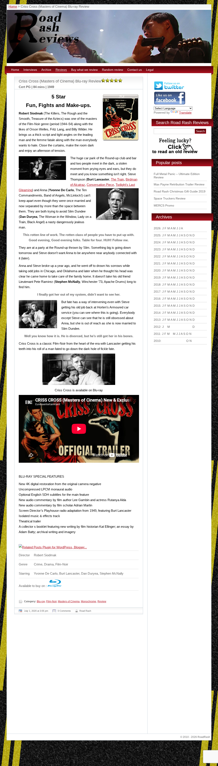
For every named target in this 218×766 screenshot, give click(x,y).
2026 (157, 228)
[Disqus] (79, 675)
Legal (149, 69)
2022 (157, 256)
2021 (157, 263)
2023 (157, 249)
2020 (157, 270)
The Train (117, 179)
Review (102, 601)
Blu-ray (41, 601)
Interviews (30, 69)
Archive (46, 69)
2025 (157, 235)
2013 (157, 319)
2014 (157, 312)
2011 (157, 333)
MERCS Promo (164, 205)
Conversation (96, 184)
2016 (157, 298)
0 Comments (64, 611)
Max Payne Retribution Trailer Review (179, 184)
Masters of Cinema (69, 601)
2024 (157, 242)
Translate (185, 112)
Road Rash (85, 611)
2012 (157, 326)
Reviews (61, 69)
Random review (112, 69)
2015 (157, 305)
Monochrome (88, 601)
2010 (157, 341)
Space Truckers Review (169, 198)
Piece (110, 184)
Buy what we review (84, 69)
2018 (157, 284)
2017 (157, 291)
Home (13, 6)
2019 (157, 277)
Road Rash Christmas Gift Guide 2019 (179, 191)
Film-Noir (51, 601)
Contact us (134, 69)
